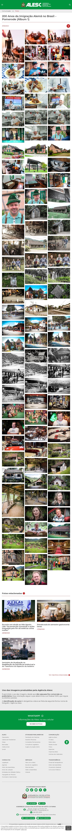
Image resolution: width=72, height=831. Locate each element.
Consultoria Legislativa (32, 744)
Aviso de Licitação (7, 769)
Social (4, 749)
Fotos (50, 747)
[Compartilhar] (68, 26)
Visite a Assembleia (31, 769)
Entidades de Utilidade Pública (11, 772)
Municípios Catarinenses (9, 777)
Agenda (4, 765)
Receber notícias (36, 724)
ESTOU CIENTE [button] (68, 828)
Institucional (5, 747)
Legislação (5, 762)
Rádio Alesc (52, 742)
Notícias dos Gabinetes (55, 754)
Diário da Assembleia (8, 767)
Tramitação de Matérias (32, 737)
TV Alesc (51, 739)
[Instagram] (27, 789)
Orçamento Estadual (55, 767)
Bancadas (5, 744)
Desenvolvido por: (51, 824)
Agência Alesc (53, 737)
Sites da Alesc (29, 767)
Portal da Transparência (56, 762)
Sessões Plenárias (30, 739)
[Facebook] (40, 789)
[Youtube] (36, 789)
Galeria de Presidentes (9, 739)
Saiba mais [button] (24, 829)
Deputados (5, 737)
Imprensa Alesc (53, 751)
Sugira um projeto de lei (32, 747)
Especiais (51, 749)
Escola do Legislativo (31, 765)
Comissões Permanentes (32, 742)
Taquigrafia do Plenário (9, 774)
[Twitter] (44, 789)
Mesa (3, 742)
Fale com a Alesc (30, 762)
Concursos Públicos (54, 769)
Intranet (27, 772)
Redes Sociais (53, 744)
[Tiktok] (31, 789)
